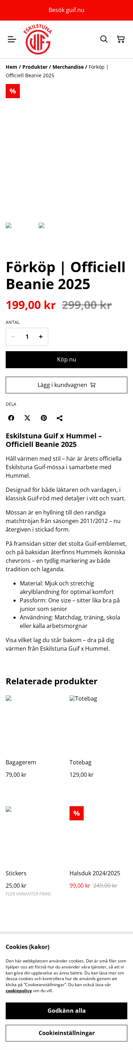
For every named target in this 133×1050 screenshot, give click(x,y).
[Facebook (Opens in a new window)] (11, 417)
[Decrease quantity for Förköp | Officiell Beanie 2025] (13, 337)
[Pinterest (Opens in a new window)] (43, 417)
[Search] (103, 39)
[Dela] (60, 417)
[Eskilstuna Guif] (37, 39)
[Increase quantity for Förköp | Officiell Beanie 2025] (41, 337)
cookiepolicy (19, 991)
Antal (13, 322)
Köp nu (66, 359)
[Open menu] (12, 39)
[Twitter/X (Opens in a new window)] (27, 417)
